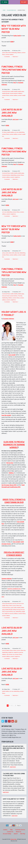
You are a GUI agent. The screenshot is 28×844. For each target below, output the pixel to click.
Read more (15, 56)
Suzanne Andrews (14, 93)
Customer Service (20, 829)
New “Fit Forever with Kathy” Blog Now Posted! (14, 28)
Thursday (20, 295)
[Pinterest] (9, 721)
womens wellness (10, 54)
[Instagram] (16, 721)
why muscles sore (10, 654)
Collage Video (13, 839)
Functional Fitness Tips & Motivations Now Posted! (14, 69)
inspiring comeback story (14, 588)
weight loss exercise (9, 613)
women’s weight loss (15, 177)
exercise (14, 603)
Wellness (19, 52)
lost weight (12, 355)
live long (18, 609)
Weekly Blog (14, 52)
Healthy (15, 91)
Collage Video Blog (11, 10)
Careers (5, 829)
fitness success (12, 605)
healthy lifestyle (5, 93)
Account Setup (7, 833)
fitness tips (18, 605)
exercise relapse (5, 650)
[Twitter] (3, 721)
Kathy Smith (8, 52)
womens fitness (21, 10)
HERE (12, 41)
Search (16, 833)
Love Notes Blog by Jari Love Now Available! (12, 112)
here (14, 82)
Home (4, 10)
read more (13, 767)
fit (2, 132)
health (12, 91)
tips (14, 611)
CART (24, 2)
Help (11, 829)
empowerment (8, 603)
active (3, 52)
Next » (19, 705)
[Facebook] (6, 721)
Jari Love (15, 119)
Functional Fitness (6, 91)
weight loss (10, 652)
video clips (17, 252)
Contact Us (10, 831)
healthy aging (21, 91)
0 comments (7, 56)
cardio (6, 252)
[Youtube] (12, 721)
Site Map (22, 833)
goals (12, 607)
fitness (5, 132)
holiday (14, 609)
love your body (5, 295)
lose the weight (6, 415)
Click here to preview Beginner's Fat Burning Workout (14, 444)
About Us (18, 831)
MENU (5, 2)
